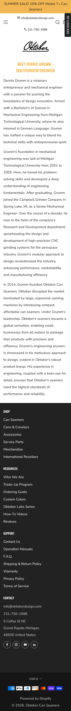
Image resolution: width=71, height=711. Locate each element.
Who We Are (13, 477)
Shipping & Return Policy (22, 564)
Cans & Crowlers (16, 427)
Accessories (12, 434)
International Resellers (20, 456)
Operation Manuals (18, 549)
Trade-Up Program (17, 484)
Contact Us (11, 541)
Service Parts (13, 442)
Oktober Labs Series (19, 506)
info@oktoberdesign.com (37, 18)
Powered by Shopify (35, 698)
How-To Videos (15, 514)
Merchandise (13, 449)
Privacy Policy (13, 578)
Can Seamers (13, 419)
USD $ (33, 678)
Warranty (10, 571)
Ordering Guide (15, 492)
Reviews (9, 521)
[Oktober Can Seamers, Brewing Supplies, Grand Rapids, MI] (17, 656)
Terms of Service (16, 586)
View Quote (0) (68, 25)
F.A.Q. (7, 556)
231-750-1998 (37, 30)
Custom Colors (14, 499)
